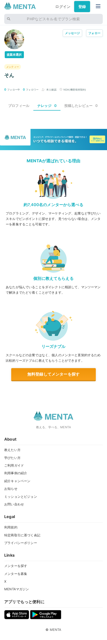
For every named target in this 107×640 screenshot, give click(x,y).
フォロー (94, 33)
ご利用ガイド (14, 465)
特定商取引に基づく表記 (22, 535)
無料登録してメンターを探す (53, 374)
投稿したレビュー (81, 105)
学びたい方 (12, 458)
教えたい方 (12, 450)
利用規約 (10, 527)
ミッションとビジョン (20, 496)
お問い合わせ (14, 504)
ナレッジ (46, 105)
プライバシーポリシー (20, 543)
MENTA (55, 630)
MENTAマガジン (16, 589)
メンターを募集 (15, 574)
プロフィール (18, 105)
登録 (82, 6)
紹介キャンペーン (17, 481)
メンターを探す (15, 566)
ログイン (62, 6)
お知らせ (10, 489)
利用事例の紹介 (15, 473)
